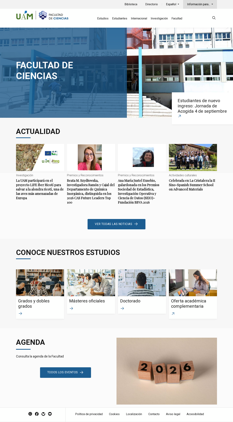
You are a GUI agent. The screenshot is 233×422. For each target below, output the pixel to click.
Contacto (154, 414)
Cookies (114, 414)
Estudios (102, 18)
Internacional (139, 18)
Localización (134, 414)
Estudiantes (119, 18)
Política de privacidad (89, 414)
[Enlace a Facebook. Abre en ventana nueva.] (37, 414)
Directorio (151, 4)
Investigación (159, 18)
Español (171, 4)
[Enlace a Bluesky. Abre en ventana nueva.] (43, 414)
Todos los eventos (62, 372)
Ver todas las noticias (113, 224)
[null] (214, 18)
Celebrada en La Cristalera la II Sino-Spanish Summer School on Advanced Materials (193, 170)
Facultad (176, 18)
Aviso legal (173, 414)
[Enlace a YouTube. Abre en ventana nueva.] (50, 414)
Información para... (199, 4)
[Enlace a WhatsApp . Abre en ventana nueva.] (30, 414)
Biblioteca (131, 4)
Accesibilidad (195, 414)
